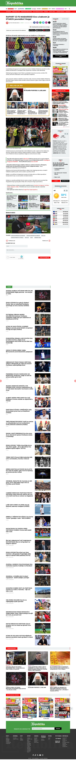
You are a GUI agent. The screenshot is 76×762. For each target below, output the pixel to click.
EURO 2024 (43, 235)
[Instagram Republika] (42, 755)
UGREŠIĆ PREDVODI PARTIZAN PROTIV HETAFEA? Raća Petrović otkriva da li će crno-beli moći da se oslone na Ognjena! (19, 494)
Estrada (35, 738)
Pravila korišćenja (64, 740)
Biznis (50, 736)
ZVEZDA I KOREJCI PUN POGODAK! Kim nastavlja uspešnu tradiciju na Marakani (19, 565)
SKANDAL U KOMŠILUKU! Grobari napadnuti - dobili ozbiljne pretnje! (17, 576)
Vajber (17, 186)
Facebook (36, 185)
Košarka (29, 741)
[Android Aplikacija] (32, 30)
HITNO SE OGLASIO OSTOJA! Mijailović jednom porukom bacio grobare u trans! (19, 636)
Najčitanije (65, 18)
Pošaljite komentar (44, 257)
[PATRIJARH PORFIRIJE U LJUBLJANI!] (15, 94)
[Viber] (37, 22)
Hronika (39, 8)
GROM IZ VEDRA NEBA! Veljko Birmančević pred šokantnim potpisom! (19, 351)
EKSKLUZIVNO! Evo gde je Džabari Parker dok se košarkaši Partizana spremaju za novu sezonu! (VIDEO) (17, 304)
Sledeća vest (45, 240)
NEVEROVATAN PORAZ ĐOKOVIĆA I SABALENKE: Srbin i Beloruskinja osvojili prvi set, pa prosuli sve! (19, 613)
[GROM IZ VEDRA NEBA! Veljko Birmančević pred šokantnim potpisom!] (43, 355)
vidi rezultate (65, 180)
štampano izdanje (61, 63)
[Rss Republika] (38, 755)
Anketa (61, 160)
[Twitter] (49, 22)
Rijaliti (29, 665)
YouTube (47, 185)
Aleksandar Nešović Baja (26, 11)
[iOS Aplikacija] (39, 30)
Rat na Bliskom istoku (38, 11)
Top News (58, 738)
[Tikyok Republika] (35, 755)
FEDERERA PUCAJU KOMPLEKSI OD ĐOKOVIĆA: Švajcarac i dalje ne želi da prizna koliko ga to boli (18, 375)
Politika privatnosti (64, 746)
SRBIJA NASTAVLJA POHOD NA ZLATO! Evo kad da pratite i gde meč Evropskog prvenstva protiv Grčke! (19, 470)
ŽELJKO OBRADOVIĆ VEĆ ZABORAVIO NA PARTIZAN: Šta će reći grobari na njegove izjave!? (18, 542)
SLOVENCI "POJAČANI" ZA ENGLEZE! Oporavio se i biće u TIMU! (12, 205)
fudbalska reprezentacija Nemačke (33, 235)
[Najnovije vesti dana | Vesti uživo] (28, 9)
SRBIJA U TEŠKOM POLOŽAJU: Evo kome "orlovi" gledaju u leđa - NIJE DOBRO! (19, 517)
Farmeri (43, 740)
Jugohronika (15, 739)
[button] (65, 134)
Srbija (7, 738)
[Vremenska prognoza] (56, 196)
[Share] (7, 653)
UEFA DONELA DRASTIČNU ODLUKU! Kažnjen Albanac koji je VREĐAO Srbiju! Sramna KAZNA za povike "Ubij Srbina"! (34, 205)
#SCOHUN (15, 161)
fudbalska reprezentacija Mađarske (18, 235)
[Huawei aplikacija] (46, 30)
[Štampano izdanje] (13, 707)
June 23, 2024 (34, 161)
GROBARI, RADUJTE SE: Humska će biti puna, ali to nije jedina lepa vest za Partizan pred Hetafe (19, 482)
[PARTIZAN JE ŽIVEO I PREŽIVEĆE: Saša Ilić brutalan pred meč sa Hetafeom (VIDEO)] (43, 414)
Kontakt (64, 743)
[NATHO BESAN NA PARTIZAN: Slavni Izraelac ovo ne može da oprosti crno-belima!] (43, 628)
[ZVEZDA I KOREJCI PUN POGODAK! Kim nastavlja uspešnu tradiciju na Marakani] (43, 569)
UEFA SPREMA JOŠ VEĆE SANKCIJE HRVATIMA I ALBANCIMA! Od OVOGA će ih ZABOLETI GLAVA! (33, 197)
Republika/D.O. (16, 22)
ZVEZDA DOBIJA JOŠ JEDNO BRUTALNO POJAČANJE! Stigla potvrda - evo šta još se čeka (19, 292)
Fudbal (8, 200)
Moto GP (29, 745)
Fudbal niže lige (29, 740)
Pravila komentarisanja (65, 742)
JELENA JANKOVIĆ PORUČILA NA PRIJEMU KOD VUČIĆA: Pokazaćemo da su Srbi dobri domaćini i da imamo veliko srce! (19, 388)
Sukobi (21, 740)
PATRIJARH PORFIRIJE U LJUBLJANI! (35, 90)
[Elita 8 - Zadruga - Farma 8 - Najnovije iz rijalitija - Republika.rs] (60, 9)
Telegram (13, 186)
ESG (49, 739)
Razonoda (36, 742)
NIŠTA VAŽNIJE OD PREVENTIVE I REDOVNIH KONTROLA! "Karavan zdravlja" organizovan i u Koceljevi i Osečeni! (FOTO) (60, 51)
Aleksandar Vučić (16, 11)
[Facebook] (34, 22)
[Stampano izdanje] (60, 76)
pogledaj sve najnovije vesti (60, 56)
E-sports (29, 749)
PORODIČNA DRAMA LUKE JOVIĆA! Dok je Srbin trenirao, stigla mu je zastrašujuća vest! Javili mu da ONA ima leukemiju (19, 341)
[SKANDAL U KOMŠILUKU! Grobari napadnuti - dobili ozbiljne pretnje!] (43, 580)
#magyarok (10, 161)
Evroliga (29, 750)
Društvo (52, 686)
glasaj (56, 180)
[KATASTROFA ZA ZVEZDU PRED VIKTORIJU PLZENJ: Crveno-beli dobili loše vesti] (43, 533)
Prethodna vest (12, 240)
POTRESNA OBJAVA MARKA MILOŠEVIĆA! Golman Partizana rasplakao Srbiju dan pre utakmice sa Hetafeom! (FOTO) (18, 317)
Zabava (53, 8)
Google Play (26, 189)
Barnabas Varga (37, 237)
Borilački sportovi (29, 744)
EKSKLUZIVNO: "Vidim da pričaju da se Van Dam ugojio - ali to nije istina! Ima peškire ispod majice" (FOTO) (19, 447)
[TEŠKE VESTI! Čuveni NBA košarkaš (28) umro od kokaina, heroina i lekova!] (43, 462)
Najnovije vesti (11, 648)
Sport (22, 22)
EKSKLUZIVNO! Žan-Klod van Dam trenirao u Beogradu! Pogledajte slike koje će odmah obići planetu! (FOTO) (18, 554)
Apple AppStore (33, 189)
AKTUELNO (8, 11)
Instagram (41, 185)
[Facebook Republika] (33, 755)
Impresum (64, 738)
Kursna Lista (60, 208)
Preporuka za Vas (60, 90)
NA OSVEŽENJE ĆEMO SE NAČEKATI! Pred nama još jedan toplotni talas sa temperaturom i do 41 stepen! (60, 33)
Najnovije (55, 18)
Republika (65, 736)
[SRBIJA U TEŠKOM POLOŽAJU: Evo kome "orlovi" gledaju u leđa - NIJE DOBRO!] (43, 521)
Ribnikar (46, 11)
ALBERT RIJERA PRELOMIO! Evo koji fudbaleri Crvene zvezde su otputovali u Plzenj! (19, 399)
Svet (50, 8)
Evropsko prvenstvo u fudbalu (17, 237)
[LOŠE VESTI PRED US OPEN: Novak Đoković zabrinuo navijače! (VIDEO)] (43, 509)
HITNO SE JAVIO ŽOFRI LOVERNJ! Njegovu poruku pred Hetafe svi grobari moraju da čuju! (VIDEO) (19, 328)
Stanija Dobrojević (70, 11)
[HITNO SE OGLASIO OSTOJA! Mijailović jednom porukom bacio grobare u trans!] (43, 640)
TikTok (8, 186)
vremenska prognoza (61, 186)
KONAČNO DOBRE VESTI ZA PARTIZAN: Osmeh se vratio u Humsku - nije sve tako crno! (19, 589)
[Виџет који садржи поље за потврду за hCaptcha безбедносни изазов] (15, 257)
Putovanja (58, 736)
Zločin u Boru (52, 11)
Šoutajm (29, 748)
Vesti (15, 8)
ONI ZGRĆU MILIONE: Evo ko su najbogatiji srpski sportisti (16, 600)
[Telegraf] (43, 22)
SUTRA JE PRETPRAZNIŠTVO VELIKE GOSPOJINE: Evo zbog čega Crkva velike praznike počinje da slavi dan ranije (32, 112)
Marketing (64, 744)
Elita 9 (42, 739)
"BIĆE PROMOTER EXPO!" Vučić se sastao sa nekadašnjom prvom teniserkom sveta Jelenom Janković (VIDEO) (19, 423)
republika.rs (36, 758)
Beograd (56, 190)
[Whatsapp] (40, 22)
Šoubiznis (36, 740)
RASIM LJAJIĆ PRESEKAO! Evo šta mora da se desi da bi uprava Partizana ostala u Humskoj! (19, 435)
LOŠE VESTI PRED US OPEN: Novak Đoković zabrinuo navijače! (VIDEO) (17, 505)
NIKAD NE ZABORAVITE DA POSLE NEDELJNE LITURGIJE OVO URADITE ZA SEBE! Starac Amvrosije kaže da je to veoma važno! (11, 112)
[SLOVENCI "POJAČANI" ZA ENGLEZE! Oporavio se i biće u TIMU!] (23, 206)
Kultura (35, 741)
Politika (8, 665)
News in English (57, 742)
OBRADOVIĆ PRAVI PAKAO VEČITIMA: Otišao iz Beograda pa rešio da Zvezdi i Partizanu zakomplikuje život (19, 363)
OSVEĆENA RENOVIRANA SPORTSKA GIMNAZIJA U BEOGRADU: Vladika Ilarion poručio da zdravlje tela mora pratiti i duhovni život (43, 112)
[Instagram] (46, 22)
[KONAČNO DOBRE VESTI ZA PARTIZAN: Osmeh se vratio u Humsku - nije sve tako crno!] (43, 592)
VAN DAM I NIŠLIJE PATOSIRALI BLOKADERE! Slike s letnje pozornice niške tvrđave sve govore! (15, 668)
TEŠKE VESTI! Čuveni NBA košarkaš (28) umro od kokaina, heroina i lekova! (19, 458)
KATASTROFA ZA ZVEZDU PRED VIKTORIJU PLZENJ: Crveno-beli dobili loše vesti (18, 530)
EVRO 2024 (27, 237)
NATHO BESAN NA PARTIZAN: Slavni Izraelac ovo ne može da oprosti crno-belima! (18, 625)
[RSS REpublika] (40, 755)
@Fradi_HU (26, 158)
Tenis (28, 742)
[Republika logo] (14, 3)
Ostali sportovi (29, 747)
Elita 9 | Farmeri (43, 736)
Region (21, 739)
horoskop (60, 130)
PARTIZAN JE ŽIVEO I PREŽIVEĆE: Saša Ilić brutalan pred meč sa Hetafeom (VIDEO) (19, 411)
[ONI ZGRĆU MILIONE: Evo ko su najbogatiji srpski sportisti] (43, 604)
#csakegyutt (47, 160)
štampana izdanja (14, 695)
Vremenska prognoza (55, 665)
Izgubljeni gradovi (60, 11)
